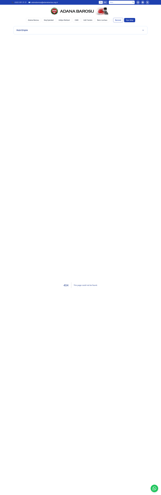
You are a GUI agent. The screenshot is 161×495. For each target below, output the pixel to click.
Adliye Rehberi (64, 20)
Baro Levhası (102, 20)
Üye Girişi (129, 20)
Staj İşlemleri (49, 20)
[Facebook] (143, 2)
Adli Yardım (87, 20)
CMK (76, 20)
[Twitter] (147, 2)
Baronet (118, 20)
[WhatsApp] (154, 488)
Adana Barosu (33, 20)
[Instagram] (138, 2)
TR (101, 2)
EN (105, 2)
